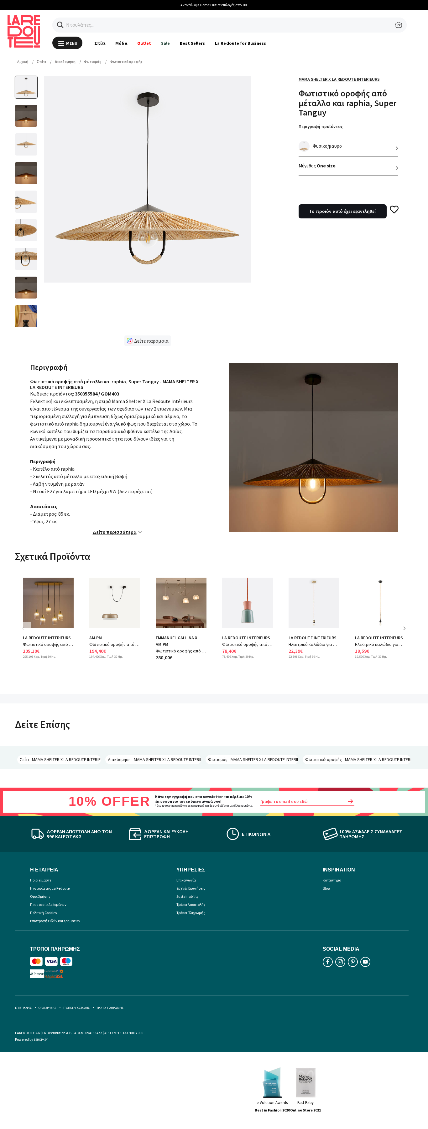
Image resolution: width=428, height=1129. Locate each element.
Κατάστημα (332, 880)
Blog (326, 888)
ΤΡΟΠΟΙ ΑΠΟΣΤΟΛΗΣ (76, 1008)
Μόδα (121, 43)
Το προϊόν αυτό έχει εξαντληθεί (342, 211)
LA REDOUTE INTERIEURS (47, 638)
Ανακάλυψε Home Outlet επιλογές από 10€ (214, 5)
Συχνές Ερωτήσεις (190, 888)
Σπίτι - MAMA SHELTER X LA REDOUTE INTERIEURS (60, 759)
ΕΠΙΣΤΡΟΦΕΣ (23, 1008)
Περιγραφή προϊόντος (321, 126)
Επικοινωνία (186, 880)
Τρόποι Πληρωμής (190, 912)
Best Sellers (192, 43)
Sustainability (187, 896)
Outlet (144, 43)
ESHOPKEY (41, 1040)
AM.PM (95, 638)
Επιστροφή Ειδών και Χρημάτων (55, 920)
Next (407, 632)
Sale (165, 43)
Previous (27, 632)
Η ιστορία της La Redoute (50, 888)
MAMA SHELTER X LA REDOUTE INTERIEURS (339, 79)
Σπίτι (99, 43)
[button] (60, 25)
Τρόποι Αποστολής (191, 904)
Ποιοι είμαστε (40, 880)
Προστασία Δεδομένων (48, 904)
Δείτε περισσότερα (115, 532)
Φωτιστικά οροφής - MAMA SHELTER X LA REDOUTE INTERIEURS (358, 759)
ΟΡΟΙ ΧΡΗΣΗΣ (47, 1008)
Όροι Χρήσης (40, 896)
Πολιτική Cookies (43, 912)
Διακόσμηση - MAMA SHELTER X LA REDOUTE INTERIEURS (154, 759)
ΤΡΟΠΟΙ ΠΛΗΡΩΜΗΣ (110, 1008)
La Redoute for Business (240, 43)
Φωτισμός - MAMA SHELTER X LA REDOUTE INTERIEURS (253, 759)
